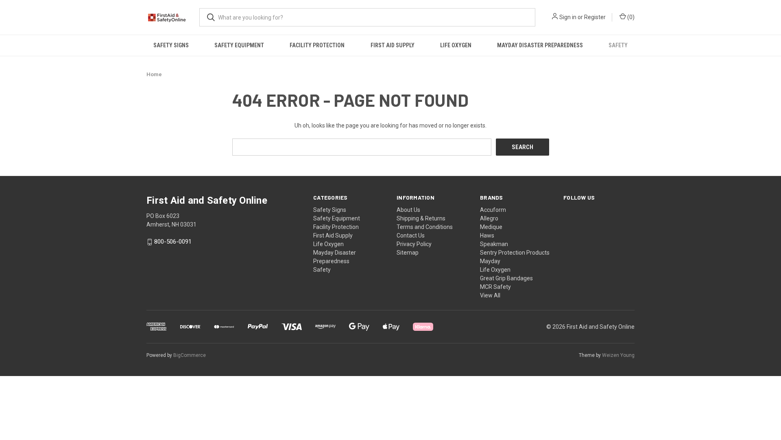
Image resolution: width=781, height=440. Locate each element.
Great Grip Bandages (506, 278)
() (630, 17)
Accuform (493, 210)
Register (595, 17)
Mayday (490, 261)
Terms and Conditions (425, 227)
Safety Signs (171, 45)
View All (490, 295)
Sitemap (408, 252)
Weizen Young (618, 355)
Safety (618, 45)
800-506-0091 (173, 242)
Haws (487, 235)
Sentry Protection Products (515, 252)
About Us (408, 210)
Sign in (567, 17)
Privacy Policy (414, 244)
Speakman (494, 244)
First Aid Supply (392, 45)
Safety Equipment (239, 45)
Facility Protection (317, 45)
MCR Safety (495, 287)
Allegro (489, 218)
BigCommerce (189, 355)
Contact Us (411, 235)
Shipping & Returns (421, 218)
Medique (491, 227)
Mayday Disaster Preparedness (540, 45)
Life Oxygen (455, 45)
